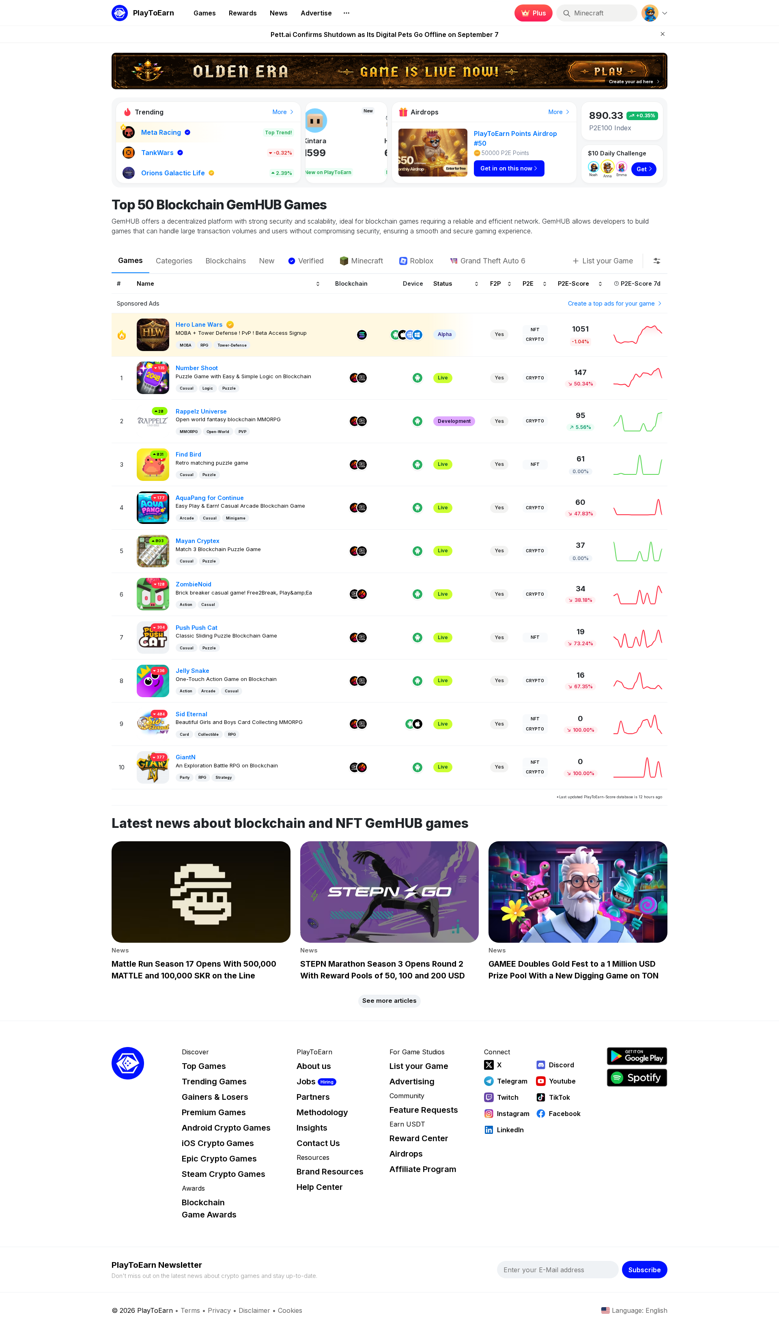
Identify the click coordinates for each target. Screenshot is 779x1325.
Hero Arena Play (338, 141)
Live (443, 378)
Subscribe (644, 1270)
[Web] (410, 334)
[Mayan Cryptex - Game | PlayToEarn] (153, 550)
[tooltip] (656, 261)
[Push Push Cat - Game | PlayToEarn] (153, 636)
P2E (528, 283)
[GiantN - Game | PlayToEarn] (153, 766)
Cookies (290, 1310)
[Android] (395, 334)
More (280, 111)
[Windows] (417, 334)
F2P (495, 283)
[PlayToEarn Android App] (637, 1056)
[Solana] (362, 334)
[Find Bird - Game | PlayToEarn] (153, 464)
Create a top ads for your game (612, 303)
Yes (499, 334)
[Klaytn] (354, 377)
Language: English (639, 1310)
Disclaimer (254, 1310)
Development (454, 421)
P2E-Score (573, 283)
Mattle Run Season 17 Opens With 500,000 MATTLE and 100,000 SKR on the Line (384, 34)
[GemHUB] (362, 377)
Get (642, 169)
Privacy (219, 1310)
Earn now (531, 16)
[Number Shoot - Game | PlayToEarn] (153, 377)
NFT (535, 329)
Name (145, 283)
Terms (190, 1310)
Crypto (535, 339)
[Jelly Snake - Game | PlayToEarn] (153, 680)
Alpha (445, 334)
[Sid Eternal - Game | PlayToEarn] (153, 723)
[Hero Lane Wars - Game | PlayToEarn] (153, 334)
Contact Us (318, 1143)
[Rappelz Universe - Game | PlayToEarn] (153, 420)
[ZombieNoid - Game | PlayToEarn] (153, 593)
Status (442, 283)
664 (322, 153)
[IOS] (403, 334)
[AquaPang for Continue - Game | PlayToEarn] (153, 507)
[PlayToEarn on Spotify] (637, 1078)
